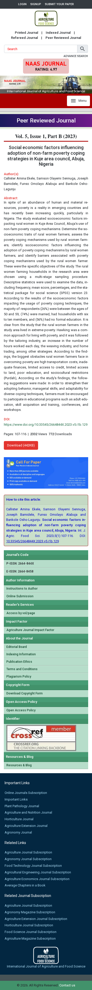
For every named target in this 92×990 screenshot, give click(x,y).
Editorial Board (16, 647)
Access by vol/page (20, 613)
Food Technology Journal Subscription (33, 866)
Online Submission (19, 596)
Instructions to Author (22, 588)
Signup (35, 4)
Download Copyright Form (24, 693)
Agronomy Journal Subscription (28, 859)
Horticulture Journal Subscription (29, 925)
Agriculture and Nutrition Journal (28, 812)
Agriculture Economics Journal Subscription (37, 879)
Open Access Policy (21, 710)
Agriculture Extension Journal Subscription (36, 919)
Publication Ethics (19, 661)
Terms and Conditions (22, 669)
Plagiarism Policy (18, 676)
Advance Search (76, 56)
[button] (82, 49)
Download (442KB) (21, 445)
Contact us (67, 985)
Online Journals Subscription (26, 793)
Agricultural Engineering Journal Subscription (38, 872)
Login (22, 4)
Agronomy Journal (18, 832)
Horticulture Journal (19, 819)
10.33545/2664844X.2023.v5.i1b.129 (32, 541)
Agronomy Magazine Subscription (30, 912)
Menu (82, 101)
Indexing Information (21, 654)
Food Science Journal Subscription (30, 932)
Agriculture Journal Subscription (28, 852)
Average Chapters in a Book (25, 885)
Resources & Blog (19, 765)
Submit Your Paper (59, 4)
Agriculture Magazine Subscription (30, 938)
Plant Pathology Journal (22, 806)
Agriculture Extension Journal (26, 826)
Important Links (16, 799)
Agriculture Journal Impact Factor (30, 630)
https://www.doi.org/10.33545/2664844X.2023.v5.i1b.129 (45, 424)
